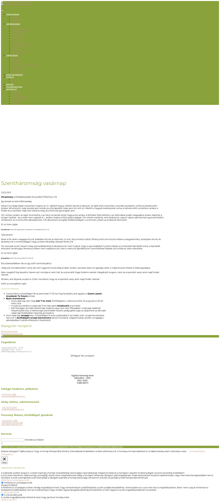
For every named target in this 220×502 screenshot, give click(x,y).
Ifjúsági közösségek (19, 29)
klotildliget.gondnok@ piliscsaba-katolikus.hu (12, 423)
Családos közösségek (20, 31)
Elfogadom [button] (7, 454)
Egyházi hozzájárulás (19, 96)
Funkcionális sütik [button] (10, 492)
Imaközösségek (17, 34)
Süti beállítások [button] (197, 451)
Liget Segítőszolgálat (20, 46)
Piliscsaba (15, 17)
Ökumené (15, 39)
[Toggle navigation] (2, 10)
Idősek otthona (17, 53)
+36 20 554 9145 (9, 407)
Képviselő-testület (18, 99)
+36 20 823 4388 (9, 420)
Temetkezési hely (14, 87)
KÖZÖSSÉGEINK (13, 24)
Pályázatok (15, 104)
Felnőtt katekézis (18, 36)
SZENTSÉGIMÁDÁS (14, 75)
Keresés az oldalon (34, 440)
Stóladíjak (15, 94)
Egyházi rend (16, 72)
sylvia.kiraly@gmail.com (13, 409)
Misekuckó (15, 41)
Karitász (14, 26)
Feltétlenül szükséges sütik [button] (15, 480)
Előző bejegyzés (9, 331)
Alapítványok (16, 101)
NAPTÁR (9, 84)
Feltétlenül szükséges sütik (18, 483)
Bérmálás (15, 60)
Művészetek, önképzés (21, 43)
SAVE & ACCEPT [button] (9, 500)
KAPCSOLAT (11, 89)
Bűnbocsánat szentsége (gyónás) (25, 65)
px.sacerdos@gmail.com (13, 396)
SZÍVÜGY (10, 77)
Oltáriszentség (17, 63)
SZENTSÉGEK (12, 55)
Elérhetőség (16, 92)
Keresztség (16, 58)
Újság (13, 82)
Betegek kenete (18, 67)
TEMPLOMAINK (12, 14)
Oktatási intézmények (20, 51)
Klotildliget (15, 19)
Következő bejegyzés (12, 334)
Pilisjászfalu (15, 22)
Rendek (14, 48)
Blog (13, 80)
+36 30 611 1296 (9, 394)
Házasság (15, 70)
